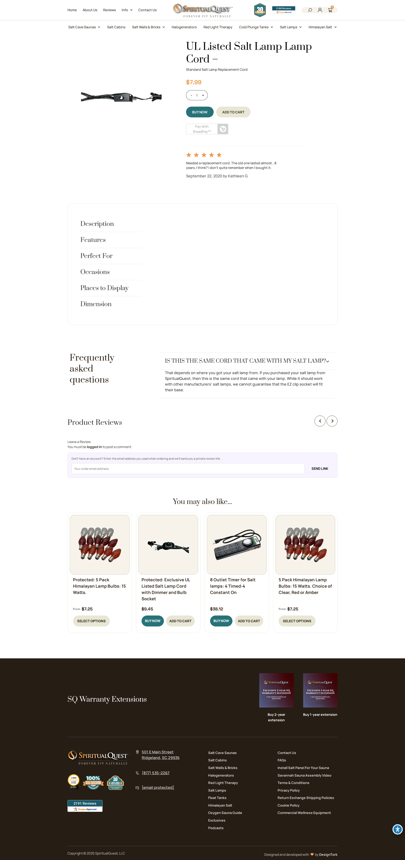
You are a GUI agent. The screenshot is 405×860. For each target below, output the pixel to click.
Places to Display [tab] (104, 288)
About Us (90, 10)
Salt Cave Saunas (82, 27)
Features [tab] (93, 240)
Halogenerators (184, 27)
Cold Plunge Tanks (254, 27)
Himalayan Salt (320, 27)
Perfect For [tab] (96, 256)
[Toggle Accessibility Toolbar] (398, 829)
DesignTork (328, 854)
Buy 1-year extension (320, 714)
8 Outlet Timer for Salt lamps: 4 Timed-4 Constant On (233, 586)
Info (125, 10)
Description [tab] (97, 224)
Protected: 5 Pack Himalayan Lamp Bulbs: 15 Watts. (99, 586)
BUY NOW (200, 112)
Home (72, 10)
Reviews (109, 10)
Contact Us (147, 10)
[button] (310, 10)
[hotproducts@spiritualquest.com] (137, 788)
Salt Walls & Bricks (146, 27)
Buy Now (153, 620)
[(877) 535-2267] (137, 773)
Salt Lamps (288, 27)
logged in (94, 446)
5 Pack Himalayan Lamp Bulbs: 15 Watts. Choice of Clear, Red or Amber (305, 586)
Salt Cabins (116, 27)
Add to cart (233, 112)
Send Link (320, 468)
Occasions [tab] (95, 272)
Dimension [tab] (96, 304)
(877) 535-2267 (155, 772)
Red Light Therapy (218, 27)
